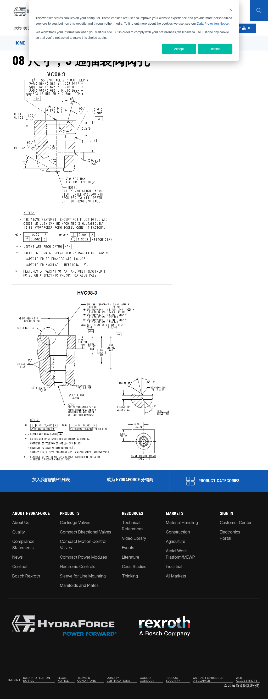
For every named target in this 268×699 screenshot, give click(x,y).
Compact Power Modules (83, 557)
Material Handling (182, 522)
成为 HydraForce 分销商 (130, 479)
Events (128, 547)
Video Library (134, 538)
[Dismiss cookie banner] (230, 9)
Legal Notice (63, 679)
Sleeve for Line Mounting (83, 576)
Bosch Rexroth (26, 576)
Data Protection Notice (213, 23)
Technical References (132, 525)
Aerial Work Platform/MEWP (180, 554)
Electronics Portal (230, 535)
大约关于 (22, 28)
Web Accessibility (247, 679)
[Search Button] (259, 10)
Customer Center (236, 522)
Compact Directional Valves (85, 532)
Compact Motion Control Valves (83, 544)
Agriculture (175, 541)
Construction (178, 532)
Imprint (14, 680)
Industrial (174, 566)
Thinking (130, 576)
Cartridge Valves (75, 522)
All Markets (176, 576)
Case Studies (134, 566)
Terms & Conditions (86, 679)
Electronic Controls (77, 566)
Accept (179, 49)
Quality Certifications (118, 679)
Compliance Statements (23, 544)
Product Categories (218, 480)
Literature (130, 557)
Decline (215, 49)
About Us (20, 522)
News (17, 557)
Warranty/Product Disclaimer (208, 679)
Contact (19, 566)
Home (19, 43)
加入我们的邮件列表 (51, 479)
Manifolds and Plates (79, 585)
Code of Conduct (147, 679)
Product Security (173, 679)
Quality (18, 532)
